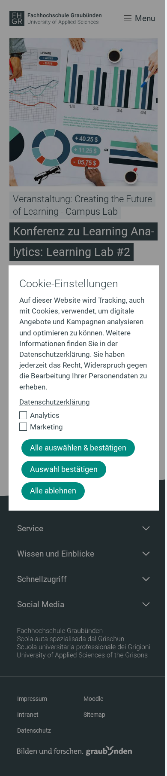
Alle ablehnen (53, 491)
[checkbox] (80, 415)
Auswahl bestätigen (64, 469)
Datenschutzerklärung (54, 402)
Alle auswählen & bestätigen (78, 448)
